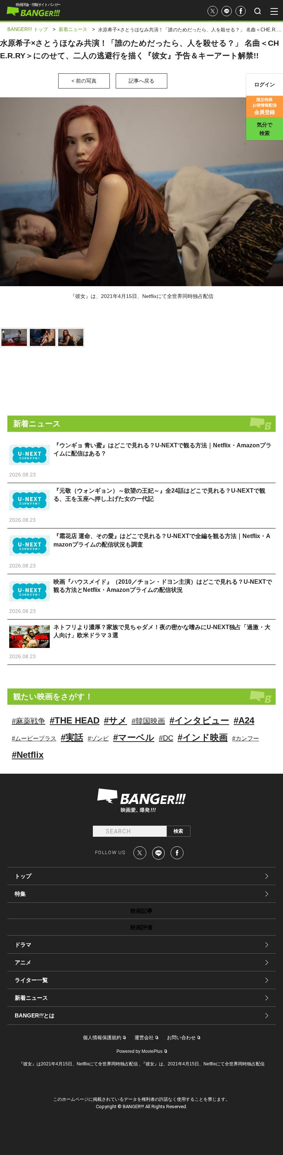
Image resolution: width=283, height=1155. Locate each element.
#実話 (72, 737)
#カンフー (245, 738)
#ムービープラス (34, 738)
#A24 (244, 720)
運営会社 (144, 1037)
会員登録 (264, 106)
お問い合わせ (181, 1037)
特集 (20, 894)
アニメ (23, 962)
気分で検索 (264, 129)
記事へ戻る (141, 81)
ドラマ (23, 944)
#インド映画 (203, 737)
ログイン (264, 84)
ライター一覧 (31, 980)
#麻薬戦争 (28, 721)
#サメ (115, 720)
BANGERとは (35, 1015)
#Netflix (27, 755)
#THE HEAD (74, 720)
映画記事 (141, 911)
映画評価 (141, 927)
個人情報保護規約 (102, 1037)
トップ (23, 876)
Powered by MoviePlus (139, 1051)
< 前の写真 (84, 81)
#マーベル (133, 737)
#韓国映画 (148, 721)
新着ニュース (31, 998)
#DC (166, 738)
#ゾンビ (98, 738)
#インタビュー (199, 720)
